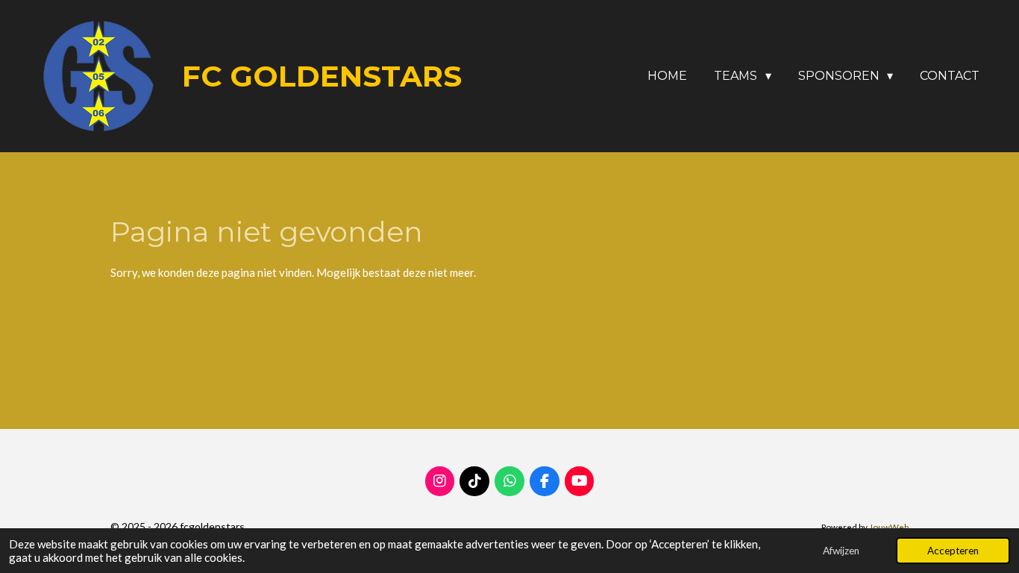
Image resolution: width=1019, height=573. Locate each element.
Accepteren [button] (953, 551)
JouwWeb (889, 527)
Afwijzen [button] (841, 551)
